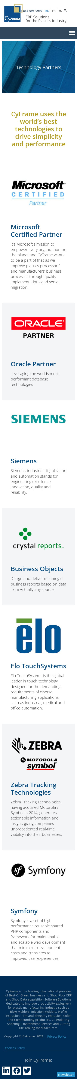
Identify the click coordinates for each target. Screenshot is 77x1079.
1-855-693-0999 (31, 11)
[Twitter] (27, 1071)
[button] (72, 33)
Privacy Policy (56, 1036)
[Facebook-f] (16, 1071)
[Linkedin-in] (6, 1071)
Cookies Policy (15, 1048)
